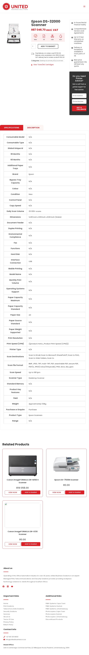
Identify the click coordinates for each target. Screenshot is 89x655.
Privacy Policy (8, 622)
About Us (6, 617)
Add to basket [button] (31, 492)
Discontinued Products (54, 619)
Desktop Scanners (46, 61)
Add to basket (48, 46)
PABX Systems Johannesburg (57, 609)
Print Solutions (8, 606)
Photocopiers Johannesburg (56, 617)
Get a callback (81, 108)
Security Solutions (10, 611)
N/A (54, 61)
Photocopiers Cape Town (55, 611)
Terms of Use (8, 619)
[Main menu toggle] (84, 6)
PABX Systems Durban (54, 606)
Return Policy (8, 625)
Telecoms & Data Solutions (13, 609)
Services (6, 614)
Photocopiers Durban (54, 614)
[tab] (11, 127)
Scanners (59, 61)
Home (5, 603)
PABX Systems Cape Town (55, 603)
